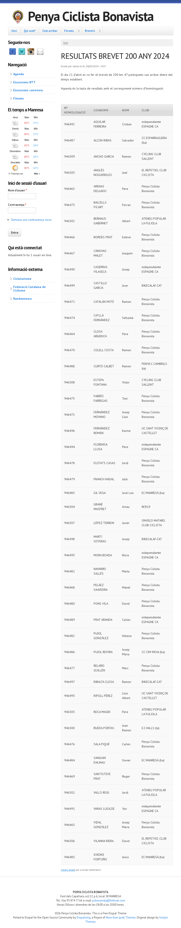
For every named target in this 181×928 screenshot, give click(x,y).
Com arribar (49, 30)
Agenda (18, 74)
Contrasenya (17, 205)
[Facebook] (12, 54)
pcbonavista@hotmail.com (108, 900)
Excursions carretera (28, 90)
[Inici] (18, 17)
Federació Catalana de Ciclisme (29, 289)
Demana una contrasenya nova (31, 220)
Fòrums (69, 30)
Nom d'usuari (17, 190)
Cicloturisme (22, 279)
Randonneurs (22, 299)
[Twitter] (21, 54)
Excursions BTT (24, 82)
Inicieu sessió (68, 869)
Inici (14, 30)
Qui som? (30, 30)
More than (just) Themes (121, 917)
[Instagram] (30, 54)
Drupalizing (83, 917)
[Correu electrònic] (40, 54)
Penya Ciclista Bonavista (90, 16)
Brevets (90, 30)
